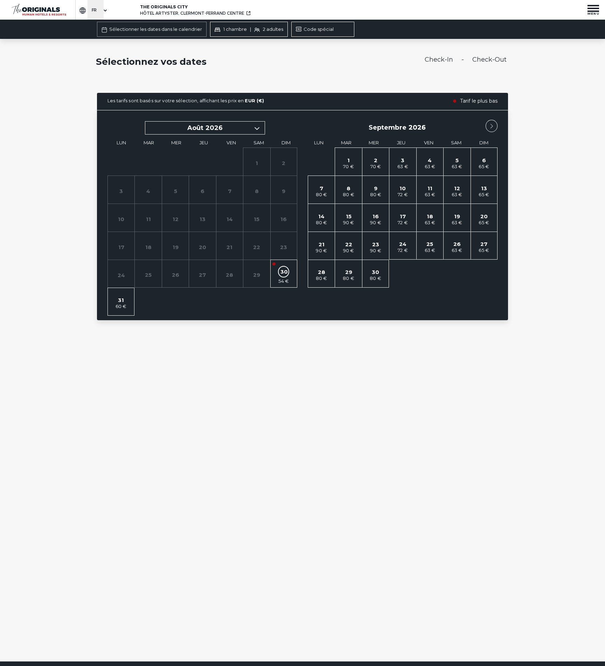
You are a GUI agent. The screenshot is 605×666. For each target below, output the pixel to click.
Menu (593, 13)
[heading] (232, 62)
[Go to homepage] (39, 10)
